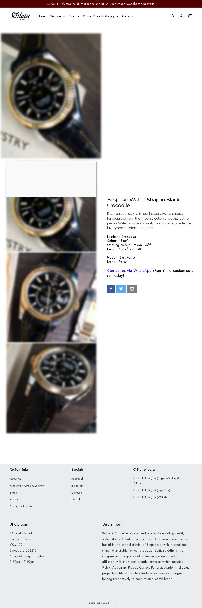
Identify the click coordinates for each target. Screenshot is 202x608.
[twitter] (121, 289)
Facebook (77, 479)
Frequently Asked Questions (27, 486)
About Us (15, 479)
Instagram (77, 486)
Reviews (15, 499)
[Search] (172, 16)
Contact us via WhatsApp (129, 270)
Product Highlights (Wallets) (150, 497)
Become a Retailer (21, 506)
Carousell (77, 493)
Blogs (13, 493)
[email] (132, 289)
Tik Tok (75, 499)
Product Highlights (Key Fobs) (151, 490)
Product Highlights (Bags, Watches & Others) (156, 480)
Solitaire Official (105, 602)
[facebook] (111, 289)
